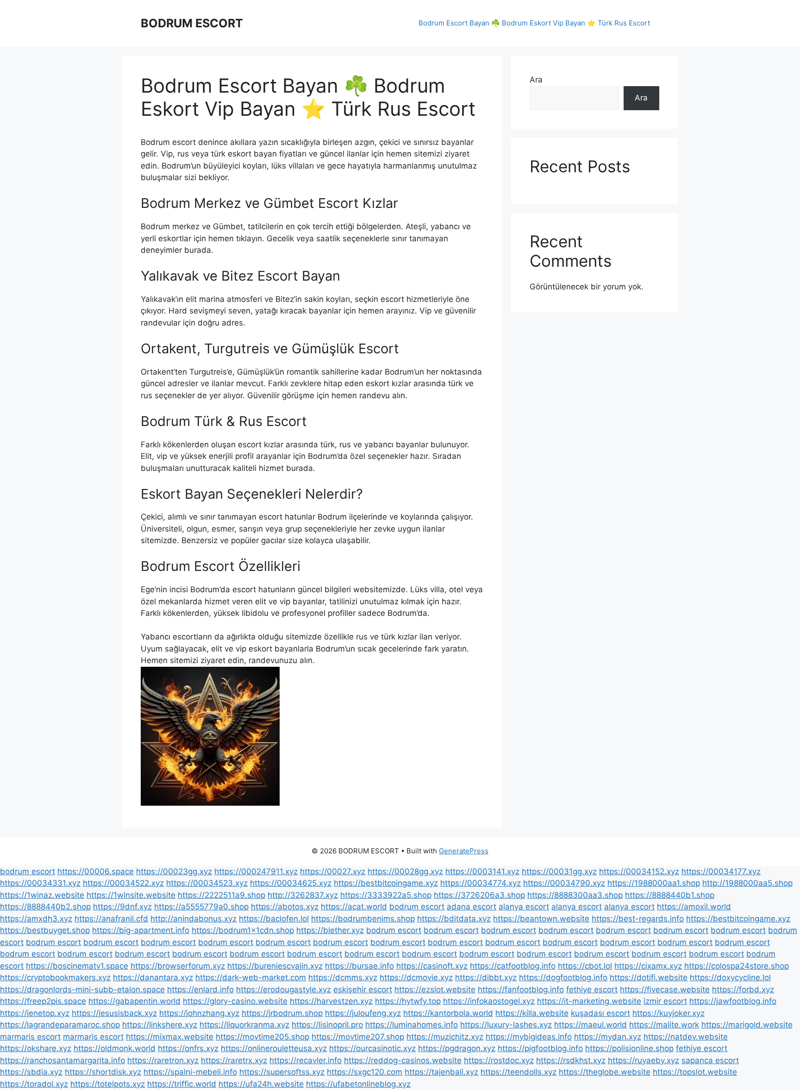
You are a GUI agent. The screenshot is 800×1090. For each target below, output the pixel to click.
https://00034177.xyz (721, 871)
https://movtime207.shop (358, 1036)
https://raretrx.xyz (234, 1060)
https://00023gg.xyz (174, 871)
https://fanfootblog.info (521, 989)
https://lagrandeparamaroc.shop (60, 1024)
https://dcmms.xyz (342, 977)
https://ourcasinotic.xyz (372, 1048)
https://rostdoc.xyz (499, 1060)
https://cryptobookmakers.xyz (55, 977)
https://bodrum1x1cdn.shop (243, 930)
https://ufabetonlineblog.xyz (358, 1084)
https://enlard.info (200, 989)
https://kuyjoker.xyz (668, 1013)
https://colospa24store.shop (736, 966)
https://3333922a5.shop (385, 895)
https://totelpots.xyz (107, 1084)
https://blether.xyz (330, 930)
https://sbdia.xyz (31, 1072)
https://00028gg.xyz (405, 871)
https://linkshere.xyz (159, 1024)
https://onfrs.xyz (188, 1048)
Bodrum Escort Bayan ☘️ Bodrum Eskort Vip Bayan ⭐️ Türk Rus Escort (534, 23)
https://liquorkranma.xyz (244, 1024)
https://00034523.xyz (207, 883)
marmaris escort (30, 1036)
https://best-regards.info (638, 918)
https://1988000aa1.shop (653, 883)
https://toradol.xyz (34, 1084)
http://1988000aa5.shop (747, 883)
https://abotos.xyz (285, 906)
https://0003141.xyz (482, 871)
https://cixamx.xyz (648, 966)
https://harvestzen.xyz (331, 1001)
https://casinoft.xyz (432, 966)
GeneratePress (463, 850)
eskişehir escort (362, 989)
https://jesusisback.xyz (114, 1013)
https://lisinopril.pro (327, 1024)
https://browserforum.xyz (178, 966)
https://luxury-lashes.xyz (506, 1024)
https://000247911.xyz (256, 871)
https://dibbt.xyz (486, 977)
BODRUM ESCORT (192, 23)
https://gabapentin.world (134, 1001)
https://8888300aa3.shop (575, 895)
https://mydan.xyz (607, 1036)
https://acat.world (354, 906)
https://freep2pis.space (43, 1001)
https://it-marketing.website (589, 1001)
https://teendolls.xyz (518, 1072)
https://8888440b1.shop (669, 895)
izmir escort (665, 1001)
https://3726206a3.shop (479, 895)
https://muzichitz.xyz (444, 1036)
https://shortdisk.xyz (103, 1072)
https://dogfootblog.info (563, 977)
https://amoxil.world (694, 906)
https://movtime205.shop (262, 1036)
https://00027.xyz (332, 871)
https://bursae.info (359, 966)
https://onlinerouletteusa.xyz (274, 1048)
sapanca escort (710, 1060)
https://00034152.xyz (639, 871)
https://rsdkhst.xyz (571, 1060)
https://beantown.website (541, 918)
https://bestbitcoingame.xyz (386, 883)
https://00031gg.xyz (559, 871)
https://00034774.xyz (480, 883)
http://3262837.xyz (303, 895)
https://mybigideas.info (529, 1036)
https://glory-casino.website (235, 1001)
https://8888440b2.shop (45, 906)
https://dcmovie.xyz (416, 977)
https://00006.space (95, 871)
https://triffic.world (181, 1084)
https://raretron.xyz (163, 1060)
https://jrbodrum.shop (282, 1013)
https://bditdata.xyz (454, 918)
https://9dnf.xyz (122, 906)
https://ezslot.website (434, 989)
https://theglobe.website (604, 1072)
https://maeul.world (590, 1024)
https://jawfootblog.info (732, 1001)
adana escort (471, 906)
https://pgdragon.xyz (456, 1048)
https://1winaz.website (42, 895)
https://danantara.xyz (153, 977)
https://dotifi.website (649, 977)
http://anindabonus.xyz (193, 918)
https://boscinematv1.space (77, 966)
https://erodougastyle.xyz (283, 989)
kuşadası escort (600, 1013)
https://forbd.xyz (743, 989)
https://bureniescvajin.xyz (275, 966)
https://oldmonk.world (115, 1048)
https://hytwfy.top (408, 1001)
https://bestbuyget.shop (45, 930)
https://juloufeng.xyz (363, 1013)
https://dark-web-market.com (250, 977)
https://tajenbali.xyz (441, 1072)
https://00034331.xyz (40, 883)
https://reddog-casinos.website (403, 1060)
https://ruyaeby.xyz (643, 1060)
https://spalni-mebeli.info (190, 1072)
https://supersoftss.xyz (282, 1072)
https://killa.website (532, 1013)
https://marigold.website (747, 1024)
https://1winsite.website (131, 895)
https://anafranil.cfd (111, 918)
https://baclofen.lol (274, 918)
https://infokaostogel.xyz (489, 1001)
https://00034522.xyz (123, 883)
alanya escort (524, 906)
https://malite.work (664, 1024)
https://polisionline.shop (629, 1048)
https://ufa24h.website (261, 1084)
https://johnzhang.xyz (199, 1013)
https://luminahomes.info (411, 1024)
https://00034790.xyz (564, 883)
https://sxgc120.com (364, 1072)
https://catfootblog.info (513, 966)
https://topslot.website (695, 1072)
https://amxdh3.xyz (36, 918)
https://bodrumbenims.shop (363, 918)
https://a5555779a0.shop (201, 906)
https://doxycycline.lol (730, 977)
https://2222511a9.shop (221, 895)
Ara (536, 79)
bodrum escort (27, 871)
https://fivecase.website (665, 989)
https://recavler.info (305, 1060)
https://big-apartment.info (140, 930)
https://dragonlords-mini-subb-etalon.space (82, 989)
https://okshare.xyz (35, 1048)
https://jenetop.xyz (34, 1013)
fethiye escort (592, 989)
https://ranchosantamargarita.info (62, 1060)
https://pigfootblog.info (540, 1048)
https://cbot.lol (585, 966)
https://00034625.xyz (290, 883)
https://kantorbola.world (448, 1013)
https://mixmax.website (169, 1036)
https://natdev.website (686, 1036)
